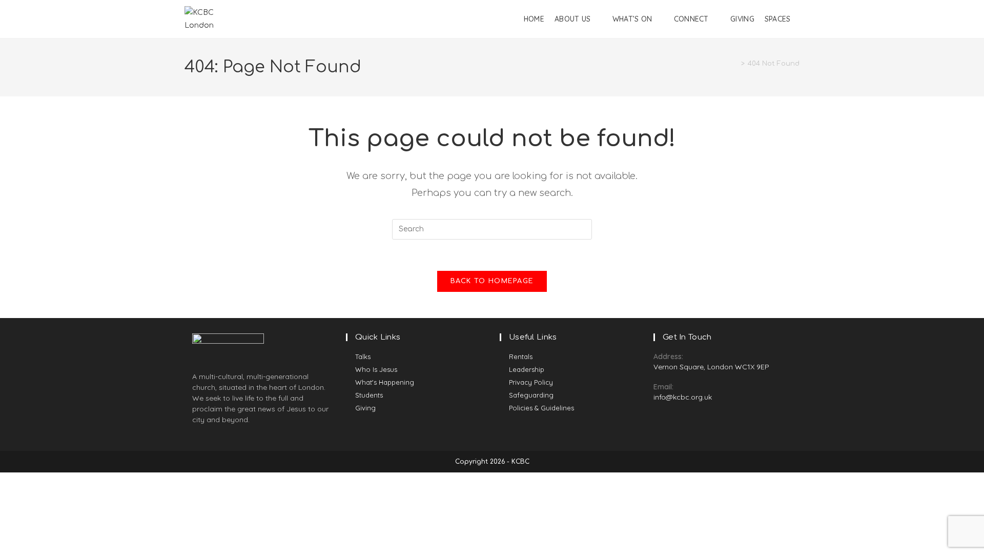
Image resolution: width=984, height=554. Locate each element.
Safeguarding (531, 395)
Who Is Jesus (376, 369)
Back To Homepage (492, 281)
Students (369, 395)
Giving (365, 408)
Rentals (520, 356)
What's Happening (384, 382)
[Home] (735, 63)
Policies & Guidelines (541, 408)
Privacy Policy (531, 382)
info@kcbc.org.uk (682, 397)
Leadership (526, 369)
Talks (363, 356)
